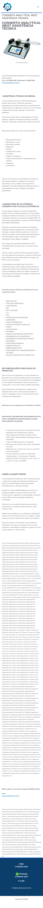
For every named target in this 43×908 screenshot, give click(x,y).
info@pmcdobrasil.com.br (21, 888)
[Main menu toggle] (38, 7)
